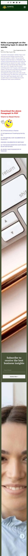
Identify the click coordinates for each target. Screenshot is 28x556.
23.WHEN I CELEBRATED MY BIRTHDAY (12, 142)
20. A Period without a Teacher (10, 130)
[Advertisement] (14, 25)
